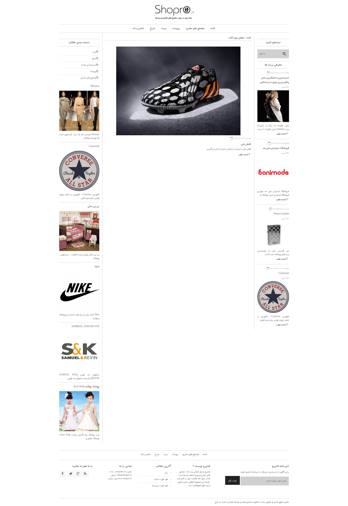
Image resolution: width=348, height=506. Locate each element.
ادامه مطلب (243, 155)
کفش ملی (246, 144)
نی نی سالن (93, 206)
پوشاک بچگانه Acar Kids (86, 386)
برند (163, 28)
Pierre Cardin (281, 214)
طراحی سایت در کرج (224, 502)
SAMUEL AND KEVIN (85, 326)
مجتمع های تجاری (195, 28)
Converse (284, 273)
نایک (96, 266)
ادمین (284, 87)
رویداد (176, 28)
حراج (152, 28)
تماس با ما (138, 28)
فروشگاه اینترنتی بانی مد (276, 148)
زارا (166, 473)
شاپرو (248, 502)
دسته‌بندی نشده (88, 65)
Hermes (95, 86)
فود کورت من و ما (160, 486)
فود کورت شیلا (161, 479)
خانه (212, 28)
